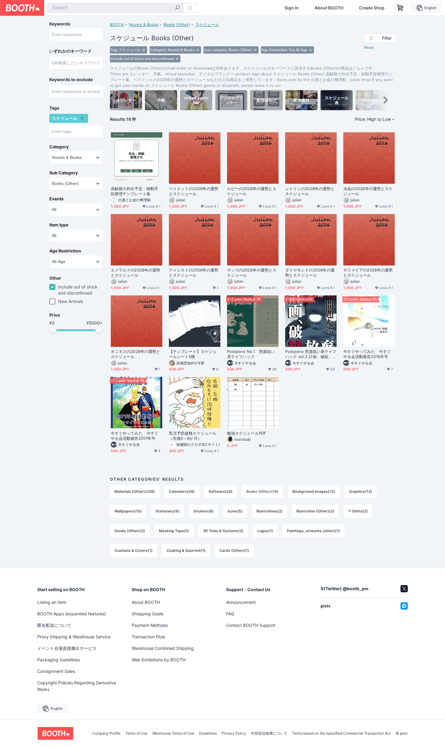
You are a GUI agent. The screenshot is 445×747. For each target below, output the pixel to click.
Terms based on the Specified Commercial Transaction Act (341, 733)
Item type (58, 225)
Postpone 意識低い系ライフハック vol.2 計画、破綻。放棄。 (310, 354)
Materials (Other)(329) (134, 491)
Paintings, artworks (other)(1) (313, 530)
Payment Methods (150, 625)
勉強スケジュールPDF (246, 433)
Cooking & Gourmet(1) (186, 550)
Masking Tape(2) (174, 530)
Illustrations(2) (269, 511)
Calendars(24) (182, 491)
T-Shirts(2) (358, 511)
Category (59, 147)
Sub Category (63, 173)
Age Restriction (65, 251)
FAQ (230, 613)
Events (56, 199)
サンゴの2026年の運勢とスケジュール (251, 273)
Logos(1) (265, 530)
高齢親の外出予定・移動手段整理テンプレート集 (134, 191)
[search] (177, 8)
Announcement (241, 602)
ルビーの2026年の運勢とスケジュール (251, 191)
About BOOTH (329, 8)
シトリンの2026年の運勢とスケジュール (310, 191)
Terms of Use (136, 733)
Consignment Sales (56, 671)
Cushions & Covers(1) (133, 550)
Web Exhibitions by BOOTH (159, 659)
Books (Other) (176, 24)
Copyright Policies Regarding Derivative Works (76, 686)
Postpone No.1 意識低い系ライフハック (251, 354)
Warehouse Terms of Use (173, 733)
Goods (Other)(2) (129, 530)
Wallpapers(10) (128, 511)
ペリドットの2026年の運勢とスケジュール (193, 191)
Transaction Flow (148, 636)
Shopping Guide (147, 613)
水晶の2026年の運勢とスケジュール (368, 191)
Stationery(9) (168, 511)
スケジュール (207, 24)
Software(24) (220, 491)
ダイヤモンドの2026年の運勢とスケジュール (310, 273)
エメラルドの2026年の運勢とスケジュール (135, 273)
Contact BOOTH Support (250, 625)
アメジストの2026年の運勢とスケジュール (193, 273)
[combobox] (115, 8)
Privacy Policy (234, 733)
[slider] (53, 330)
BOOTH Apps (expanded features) (71, 613)
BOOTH (117, 24)
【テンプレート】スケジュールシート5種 (192, 354)
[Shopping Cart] (400, 8)
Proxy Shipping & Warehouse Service (73, 636)
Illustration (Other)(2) (315, 511)
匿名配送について (54, 625)
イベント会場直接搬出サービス (67, 648)
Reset (369, 47)
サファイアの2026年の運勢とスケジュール (368, 273)
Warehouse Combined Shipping (163, 648)
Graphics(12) (360, 491)
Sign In (292, 8)
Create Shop (371, 8)
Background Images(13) (313, 491)
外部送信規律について (269, 733)
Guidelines (208, 733)
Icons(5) (235, 511)
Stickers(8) (203, 511)
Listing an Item (51, 602)
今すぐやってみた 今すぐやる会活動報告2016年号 (367, 354)
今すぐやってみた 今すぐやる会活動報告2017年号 (134, 436)
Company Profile (106, 733)
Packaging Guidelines (58, 659)
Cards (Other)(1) (234, 550)
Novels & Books (143, 24)
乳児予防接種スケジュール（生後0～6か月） (192, 436)
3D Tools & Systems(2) (223, 530)
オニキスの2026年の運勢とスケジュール (135, 354)
